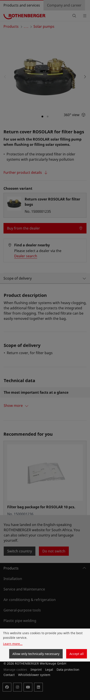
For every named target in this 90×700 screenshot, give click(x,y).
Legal (49, 669)
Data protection (68, 669)
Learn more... (12, 644)
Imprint (36, 669)
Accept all (76, 654)
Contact (9, 675)
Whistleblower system (34, 675)
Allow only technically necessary (35, 654)
